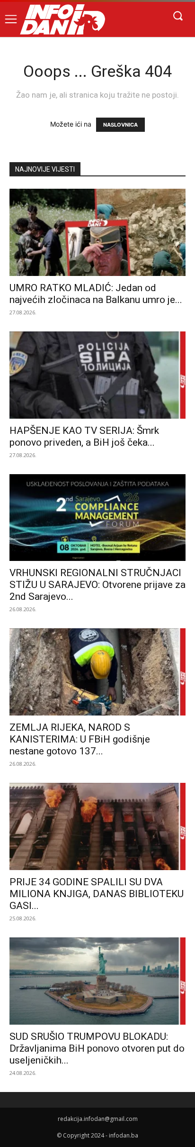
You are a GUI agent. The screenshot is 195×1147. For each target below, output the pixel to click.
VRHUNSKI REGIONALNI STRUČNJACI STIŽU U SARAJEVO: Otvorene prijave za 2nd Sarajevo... (97, 584)
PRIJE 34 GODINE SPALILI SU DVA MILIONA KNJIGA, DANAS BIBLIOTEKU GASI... (96, 893)
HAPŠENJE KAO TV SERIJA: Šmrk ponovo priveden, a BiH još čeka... (84, 436)
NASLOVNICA (120, 124)
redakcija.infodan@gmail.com (98, 1119)
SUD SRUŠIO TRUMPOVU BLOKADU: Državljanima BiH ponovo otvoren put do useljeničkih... (97, 1048)
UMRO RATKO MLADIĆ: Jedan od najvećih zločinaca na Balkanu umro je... (95, 293)
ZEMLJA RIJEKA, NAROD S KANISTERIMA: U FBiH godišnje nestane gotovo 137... (79, 739)
